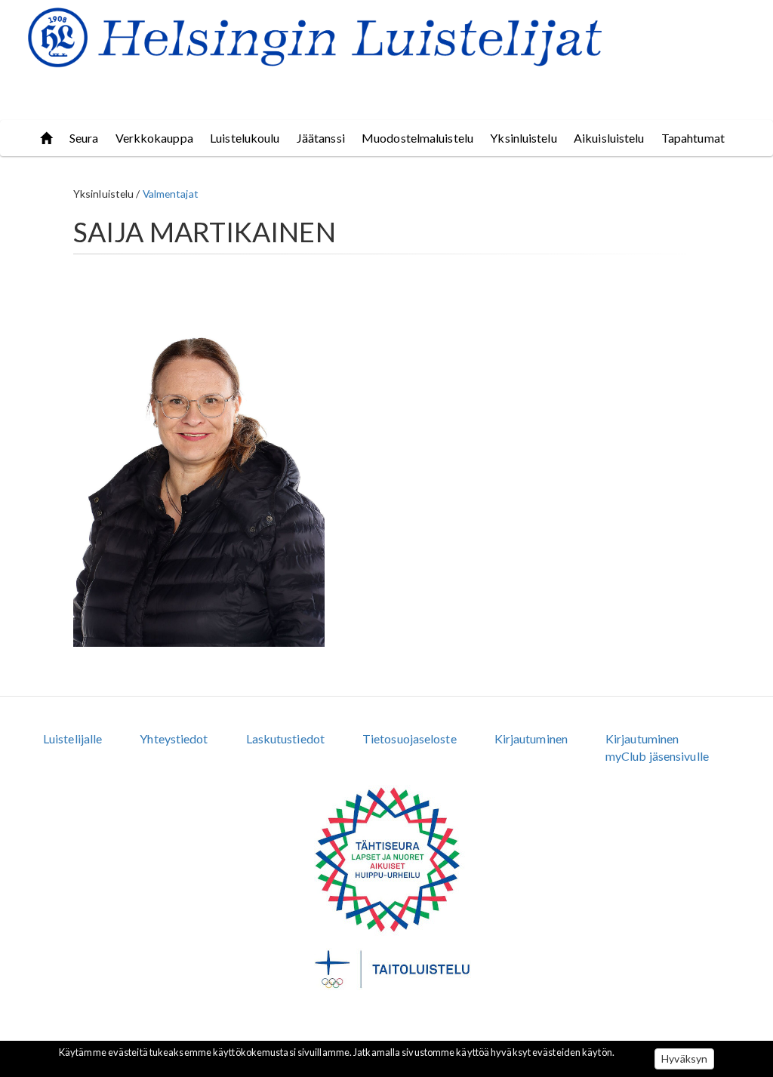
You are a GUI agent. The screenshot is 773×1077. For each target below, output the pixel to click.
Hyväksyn (684, 1058)
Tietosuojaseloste (409, 738)
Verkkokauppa (154, 138)
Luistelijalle (72, 738)
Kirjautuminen (531, 738)
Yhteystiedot (174, 738)
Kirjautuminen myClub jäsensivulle (657, 747)
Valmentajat (171, 193)
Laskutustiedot (285, 738)
